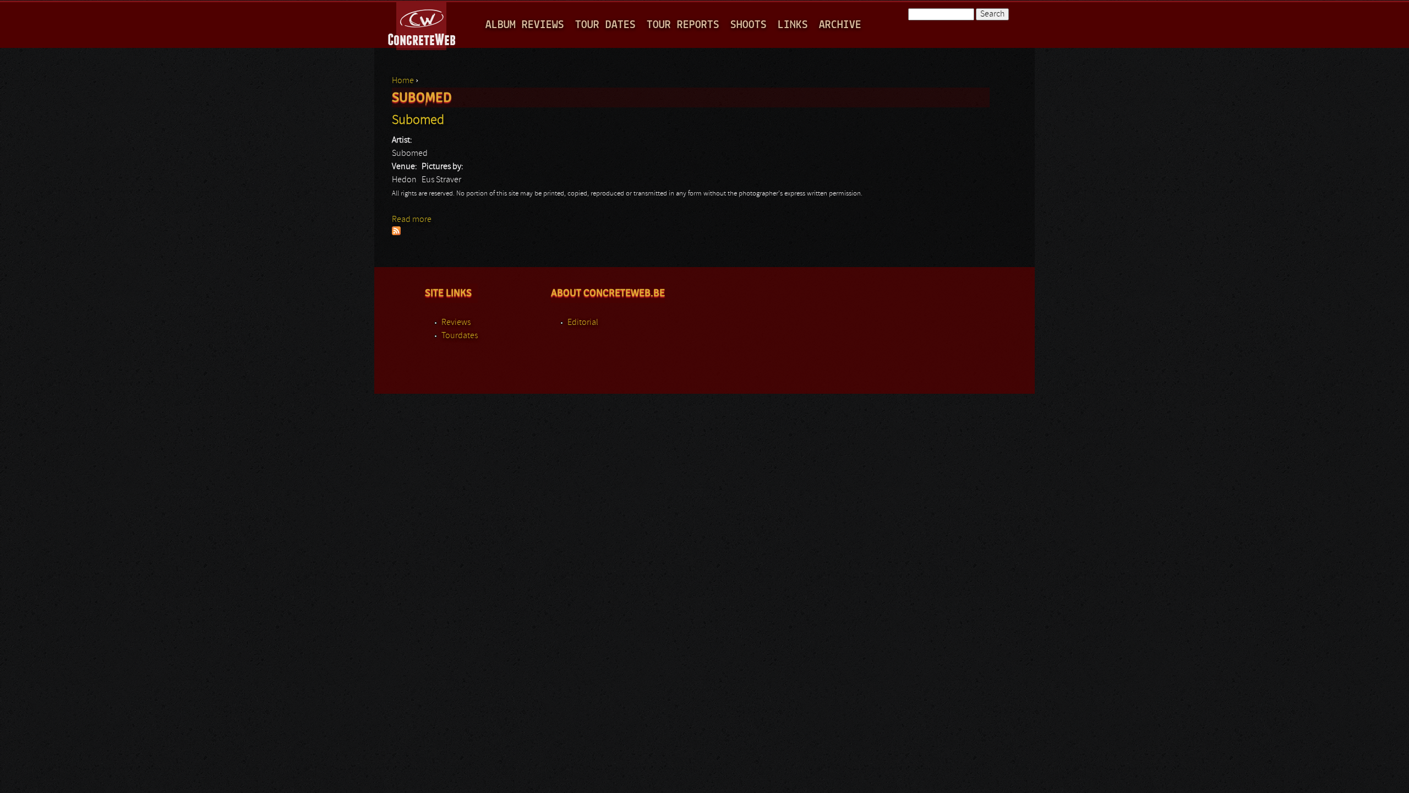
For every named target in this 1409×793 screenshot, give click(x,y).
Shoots (748, 25)
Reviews (456, 322)
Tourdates (459, 336)
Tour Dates (605, 25)
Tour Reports (683, 25)
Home (403, 81)
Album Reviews (524, 25)
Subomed (418, 120)
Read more (412, 219)
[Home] (422, 24)
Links (793, 25)
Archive (840, 25)
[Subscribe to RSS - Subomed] (396, 233)
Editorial (582, 322)
